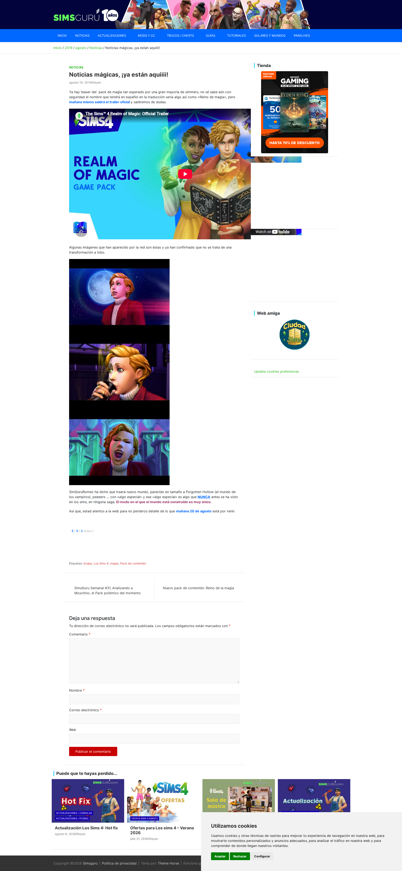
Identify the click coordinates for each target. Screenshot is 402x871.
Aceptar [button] (220, 856)
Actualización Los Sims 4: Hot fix (86, 828)
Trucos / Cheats (180, 35)
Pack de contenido (133, 563)
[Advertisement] (145, 546)
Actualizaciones (112, 35)
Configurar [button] (262, 856)
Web (72, 730)
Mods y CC (146, 35)
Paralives (302, 35)
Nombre (77, 690)
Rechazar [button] (240, 856)
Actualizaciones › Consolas (74, 813)
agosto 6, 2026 (65, 834)
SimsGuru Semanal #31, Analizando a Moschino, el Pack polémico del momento (107, 590)
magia (114, 563)
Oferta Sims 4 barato (144, 818)
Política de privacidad (119, 863)
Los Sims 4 (101, 563)
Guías (210, 35)
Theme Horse (168, 863)
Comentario (79, 634)
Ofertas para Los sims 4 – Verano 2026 (162, 830)
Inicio (62, 35)
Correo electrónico (85, 710)
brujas (88, 563)
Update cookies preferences (276, 371)
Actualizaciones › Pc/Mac (72, 818)
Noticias (82, 35)
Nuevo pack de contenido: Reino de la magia (198, 588)
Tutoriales (236, 35)
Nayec (96, 82)
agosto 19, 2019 (80, 82)
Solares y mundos (269, 35)
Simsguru (90, 863)
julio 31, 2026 (139, 838)
